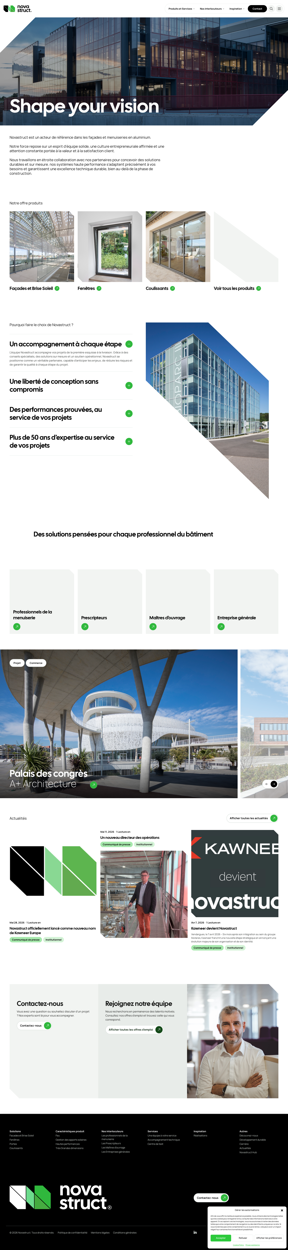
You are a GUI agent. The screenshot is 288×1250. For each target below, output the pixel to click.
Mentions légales (100, 1232)
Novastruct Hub (248, 1152)
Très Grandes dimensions (69, 1148)
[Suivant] (274, 784)
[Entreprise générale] (246, 601)
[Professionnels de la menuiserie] (42, 601)
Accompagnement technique (164, 1139)
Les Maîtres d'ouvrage (113, 1147)
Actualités (245, 1148)
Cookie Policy (238, 1245)
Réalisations (200, 1135)
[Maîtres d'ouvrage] (178, 601)
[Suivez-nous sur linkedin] (195, 1232)
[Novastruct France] (61, 1197)
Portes (13, 1144)
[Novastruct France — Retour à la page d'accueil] (18, 8)
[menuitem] (181, 8)
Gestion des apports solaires (71, 1139)
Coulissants (16, 1148)
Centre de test (155, 1144)
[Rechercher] (271, 8)
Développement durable (253, 1139)
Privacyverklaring (253, 1245)
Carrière (244, 1144)
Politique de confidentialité (72, 1232)
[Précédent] (266, 784)
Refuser (243, 1237)
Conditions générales (124, 1232)
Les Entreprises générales (116, 1151)
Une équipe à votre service (162, 1135)
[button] (282, 1210)
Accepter (221, 1237)
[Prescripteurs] (110, 601)
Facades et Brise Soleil (22, 1135)
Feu (58, 1135)
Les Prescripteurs (111, 1143)
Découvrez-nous (249, 1135)
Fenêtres (14, 1139)
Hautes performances (68, 1144)
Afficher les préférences (269, 1237)
